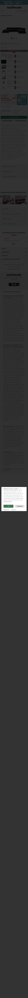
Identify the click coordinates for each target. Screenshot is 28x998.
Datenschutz (6, 509)
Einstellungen (19, 506)
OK (8, 506)
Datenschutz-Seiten (8, 501)
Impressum (13, 509)
